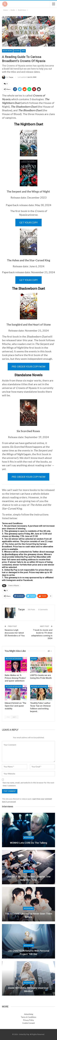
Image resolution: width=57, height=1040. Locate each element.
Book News (7, 51)
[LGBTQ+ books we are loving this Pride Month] (41, 665)
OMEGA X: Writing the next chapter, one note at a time (29, 878)
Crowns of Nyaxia (13, 585)
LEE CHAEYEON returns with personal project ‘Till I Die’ (28, 952)
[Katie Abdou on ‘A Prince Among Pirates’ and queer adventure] (16, 665)
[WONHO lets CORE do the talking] (28, 830)
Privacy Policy (28, 1020)
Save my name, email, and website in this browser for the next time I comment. (28, 784)
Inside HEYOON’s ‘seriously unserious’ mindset (28, 989)
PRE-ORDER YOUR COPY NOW (28, 366)
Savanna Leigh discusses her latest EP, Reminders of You (15, 633)
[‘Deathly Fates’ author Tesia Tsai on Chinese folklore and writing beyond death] (41, 692)
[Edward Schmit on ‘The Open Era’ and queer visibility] (16, 692)
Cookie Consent (28, 1023)
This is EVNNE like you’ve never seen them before (28, 915)
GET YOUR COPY (28, 222)
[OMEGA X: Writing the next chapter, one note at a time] (28, 867)
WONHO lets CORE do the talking (28, 842)
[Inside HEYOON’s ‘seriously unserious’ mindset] (28, 978)
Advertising (28, 1014)
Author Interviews (14, 659)
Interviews (28, 837)
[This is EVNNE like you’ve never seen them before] (28, 904)
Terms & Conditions (28, 1017)
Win (23, 51)
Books (17, 51)
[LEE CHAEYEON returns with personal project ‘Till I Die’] (28, 941)
